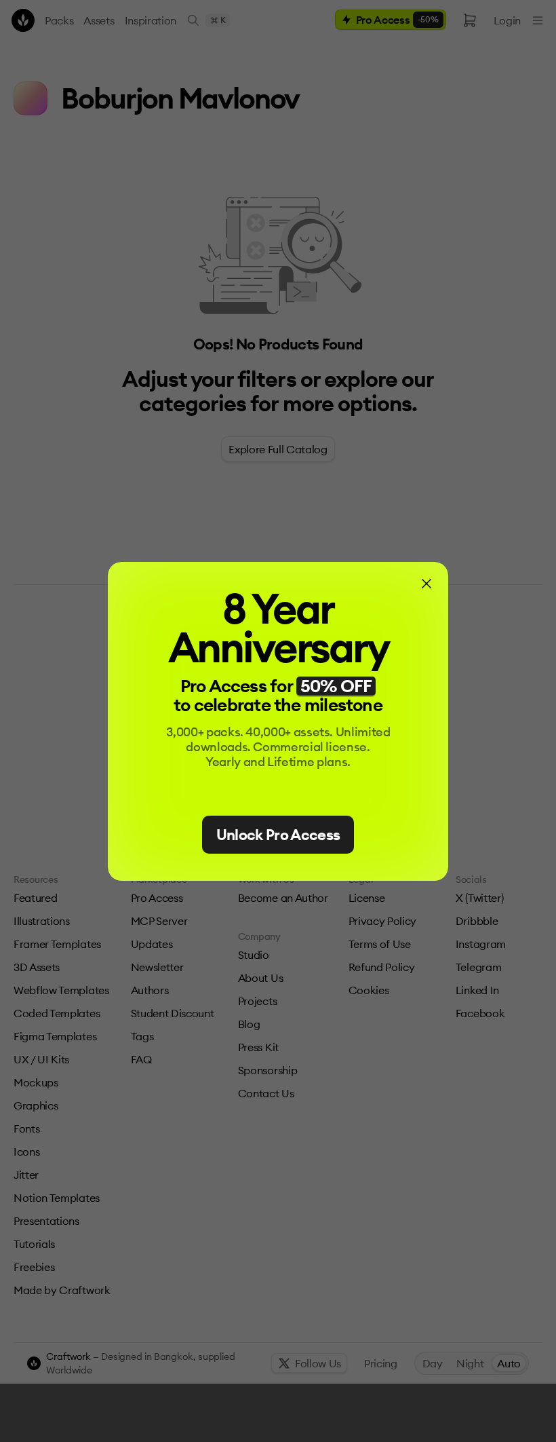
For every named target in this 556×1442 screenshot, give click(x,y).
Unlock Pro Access (278, 834)
